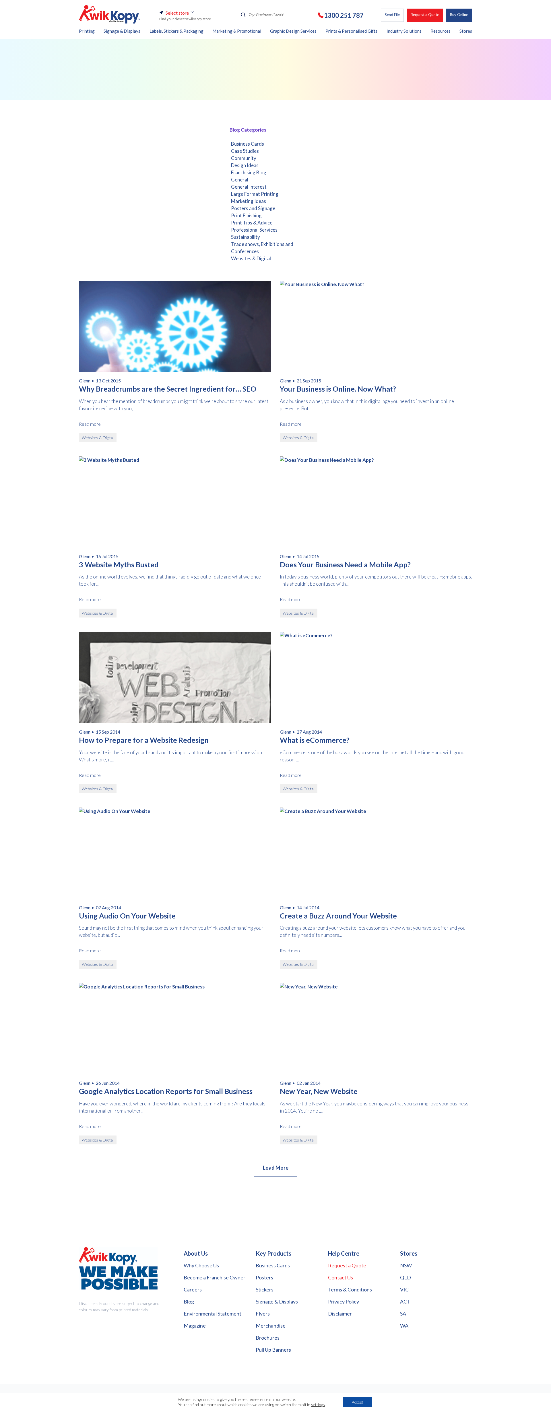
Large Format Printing (254, 194)
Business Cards (247, 144)
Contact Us (340, 1277)
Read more (90, 424)
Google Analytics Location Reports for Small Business (166, 1091)
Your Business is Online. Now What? (338, 388)
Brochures (268, 1337)
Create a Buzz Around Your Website (338, 915)
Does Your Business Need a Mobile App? (345, 564)
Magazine (195, 1325)
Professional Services (254, 230)
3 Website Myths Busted (119, 564)
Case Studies (245, 151)
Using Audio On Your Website (127, 915)
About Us (196, 1253)
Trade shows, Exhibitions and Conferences (262, 247)
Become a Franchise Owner (214, 1277)
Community (243, 158)
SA (403, 1313)
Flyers (263, 1313)
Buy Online (459, 14)
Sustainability (245, 237)
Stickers (264, 1289)
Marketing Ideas (248, 201)
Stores (408, 1253)
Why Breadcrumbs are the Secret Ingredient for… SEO (167, 388)
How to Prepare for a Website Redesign (144, 740)
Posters (264, 1277)
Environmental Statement (212, 1313)
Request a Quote (425, 14)
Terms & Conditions (350, 1289)
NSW (406, 1265)
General (239, 180)
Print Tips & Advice (251, 223)
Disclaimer (340, 1313)
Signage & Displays (277, 1301)
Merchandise (271, 1325)
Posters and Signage (253, 208)
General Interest (249, 187)
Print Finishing (246, 215)
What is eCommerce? (315, 740)
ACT (405, 1301)
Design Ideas (245, 165)
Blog (189, 1301)
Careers (193, 1289)
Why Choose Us (201, 1265)
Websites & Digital (251, 258)
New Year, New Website (319, 1091)
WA (404, 1325)
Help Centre (343, 1253)
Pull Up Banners (273, 1349)
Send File (392, 14)
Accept (357, 1402)
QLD (405, 1277)
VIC (404, 1289)
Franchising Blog (248, 172)
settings (318, 1404)
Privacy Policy (343, 1301)
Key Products (273, 1253)
